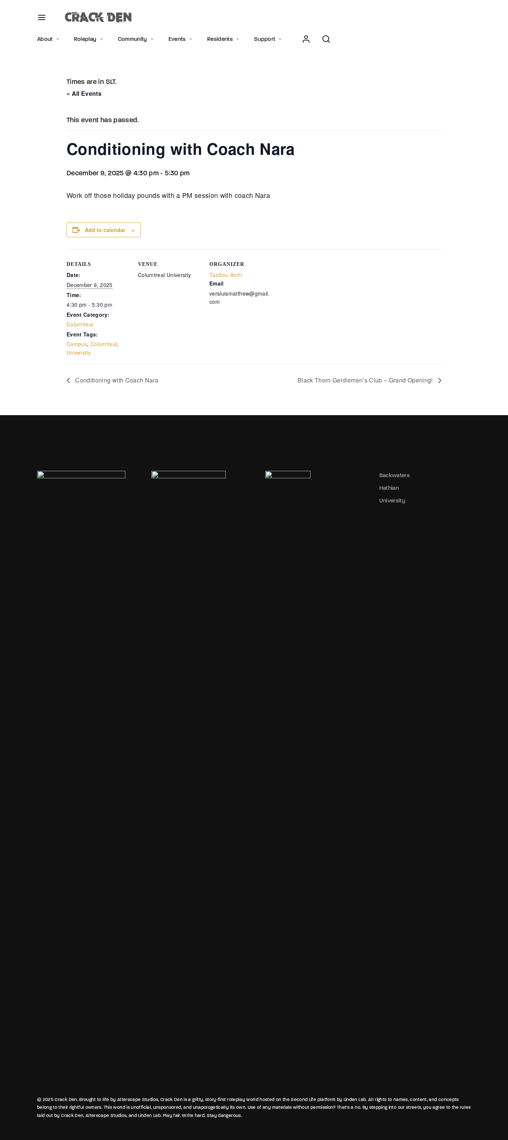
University (79, 352)
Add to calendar (105, 230)
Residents (220, 39)
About (45, 39)
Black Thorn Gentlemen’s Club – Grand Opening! (366, 380)
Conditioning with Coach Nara (116, 380)
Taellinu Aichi (225, 275)
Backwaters (394, 475)
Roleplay (85, 39)
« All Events (84, 93)
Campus (77, 344)
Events (177, 39)
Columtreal (80, 324)
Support (264, 39)
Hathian (389, 488)
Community (132, 39)
